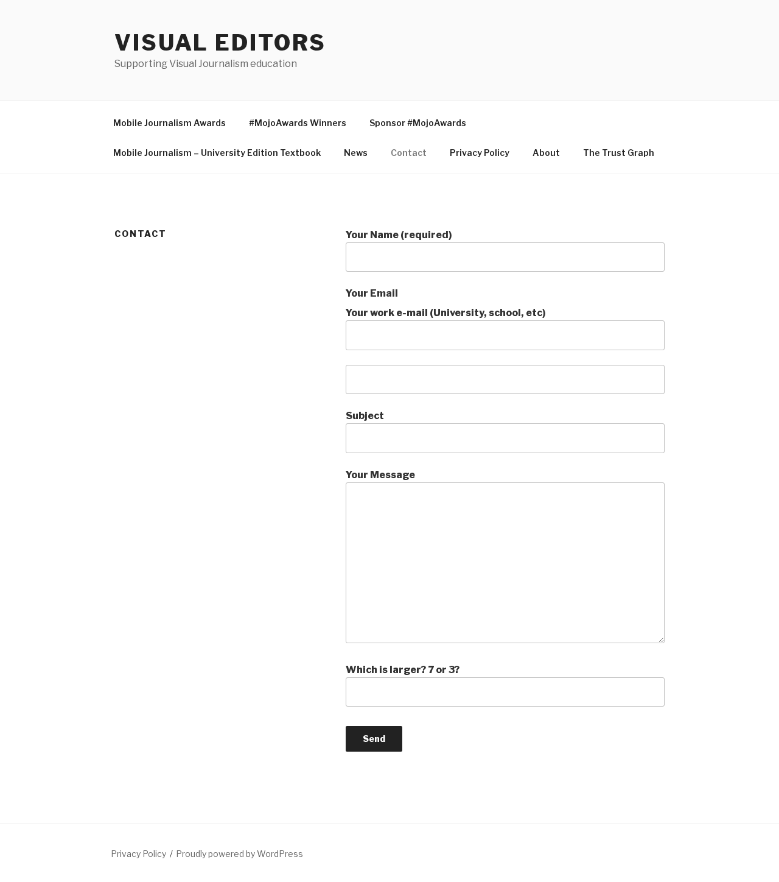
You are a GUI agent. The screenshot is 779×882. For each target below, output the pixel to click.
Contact (409, 152)
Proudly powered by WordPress (239, 853)
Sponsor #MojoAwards (417, 123)
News (356, 152)
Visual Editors (220, 42)
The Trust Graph (618, 152)
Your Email (372, 293)
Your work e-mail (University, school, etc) (446, 313)
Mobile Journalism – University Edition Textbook (217, 152)
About (546, 152)
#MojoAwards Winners (297, 123)
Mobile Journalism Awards (169, 123)
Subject (365, 416)
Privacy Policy (479, 152)
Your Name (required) (399, 235)
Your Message (380, 475)
